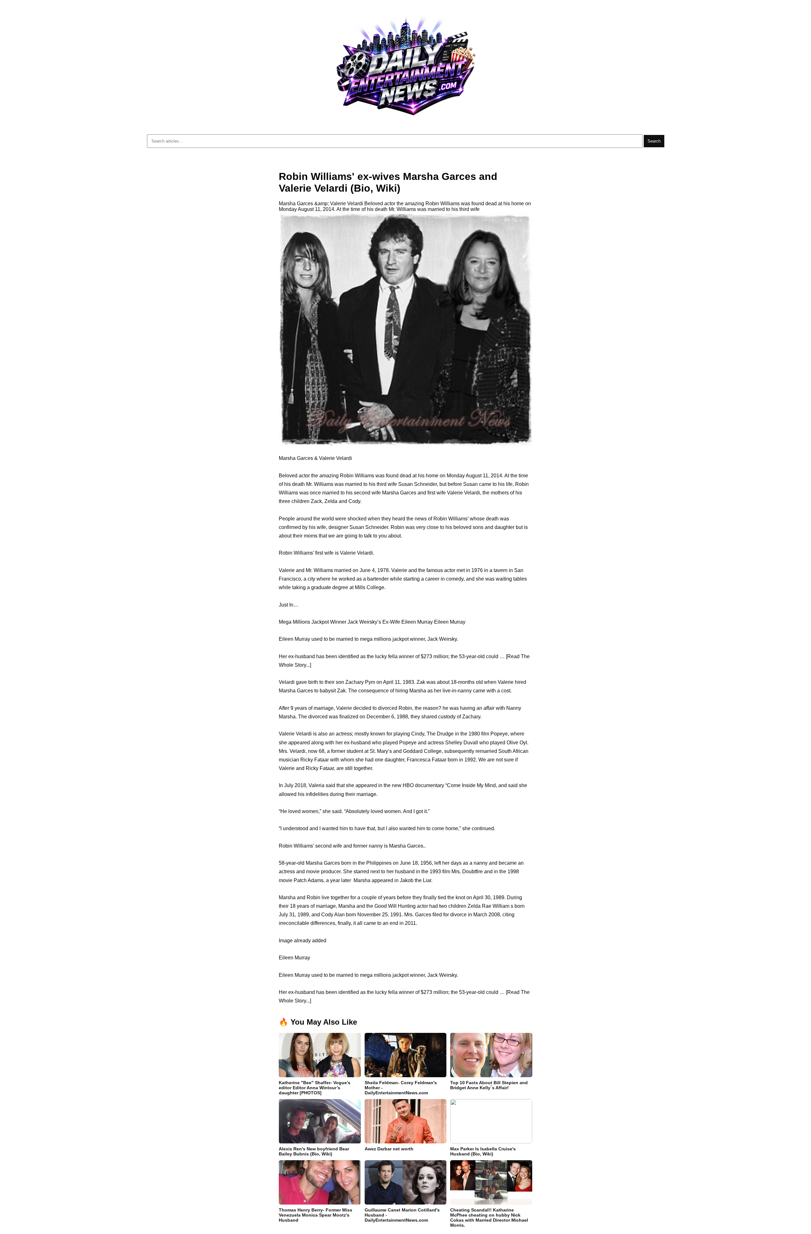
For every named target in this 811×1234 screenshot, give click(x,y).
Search (654, 141)
